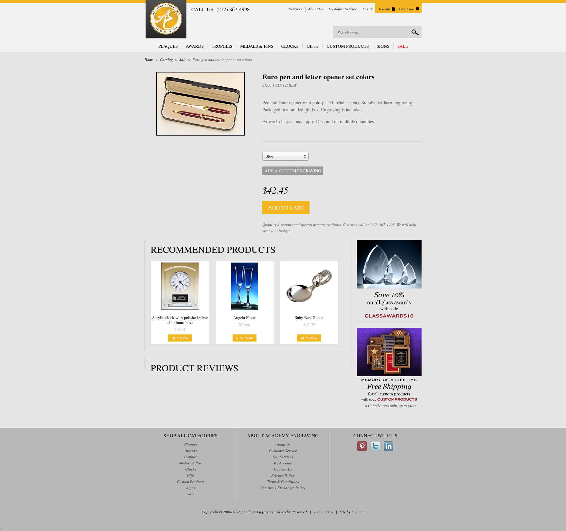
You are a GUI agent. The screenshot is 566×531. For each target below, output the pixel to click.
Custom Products (348, 46)
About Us (315, 8)
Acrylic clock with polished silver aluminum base (180, 320)
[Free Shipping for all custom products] (389, 408)
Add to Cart (286, 207)
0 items (384, 8)
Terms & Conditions (283, 481)
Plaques (168, 46)
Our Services (283, 456)
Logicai (357, 511)
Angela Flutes (244, 317)
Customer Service (343, 8)
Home (149, 59)
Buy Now (180, 338)
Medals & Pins (256, 46)
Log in (368, 8)
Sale (402, 46)
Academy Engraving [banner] (165, 19)
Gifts (313, 46)
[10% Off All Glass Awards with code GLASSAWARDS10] (389, 318)
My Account (282, 463)
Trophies (222, 46)
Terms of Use (324, 511)
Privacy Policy (282, 475)
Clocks (290, 46)
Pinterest (362, 446)
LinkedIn (388, 446)
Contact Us (283, 469)
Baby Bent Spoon (309, 317)
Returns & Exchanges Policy (282, 487)
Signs (383, 46)
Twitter (375, 446)
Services (295, 8)
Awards (195, 46)
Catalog (166, 59)
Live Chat (406, 8)
